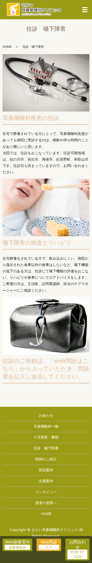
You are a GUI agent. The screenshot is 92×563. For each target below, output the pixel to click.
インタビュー (46, 492)
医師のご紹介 (46, 459)
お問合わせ (77, 544)
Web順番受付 (17, 541)
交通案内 (46, 481)
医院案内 (46, 470)
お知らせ (46, 415)
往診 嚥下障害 (46, 448)
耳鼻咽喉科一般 (46, 426)
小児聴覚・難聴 (46, 437)
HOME (7, 47)
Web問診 (49, 541)
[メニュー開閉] (84, 9)
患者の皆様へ (46, 503)
